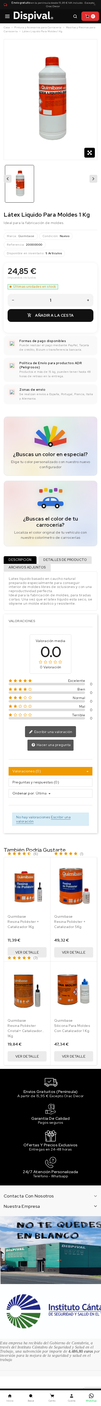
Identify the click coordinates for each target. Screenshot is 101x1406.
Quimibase (26, 236)
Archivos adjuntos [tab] (27, 567)
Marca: (12, 236)
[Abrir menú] (7, 16)
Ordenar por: (24, 793)
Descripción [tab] (20, 560)
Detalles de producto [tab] (65, 560)
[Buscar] (75, 16)
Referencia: (16, 245)
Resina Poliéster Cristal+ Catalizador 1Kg (25, 1030)
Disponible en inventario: (25, 253)
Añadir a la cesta (50, 315)
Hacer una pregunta (53, 745)
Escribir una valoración (52, 732)
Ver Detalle (27, 952)
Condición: (50, 236)
